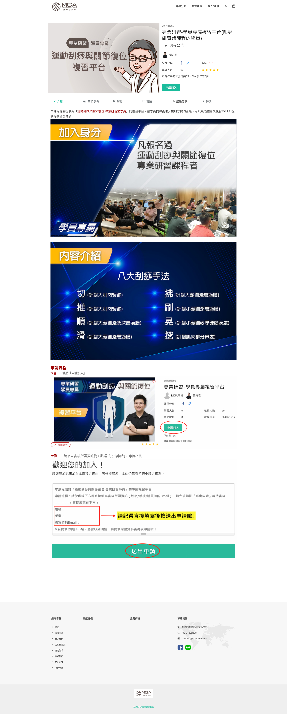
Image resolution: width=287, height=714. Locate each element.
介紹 (60, 101)
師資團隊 (197, 6)
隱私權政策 (60, 644)
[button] (227, 6)
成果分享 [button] (181, 101)
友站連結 (59, 662)
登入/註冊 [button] (213, 6)
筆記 (119, 101)
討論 (149, 101)
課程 (57, 627)
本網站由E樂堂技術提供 (143, 707)
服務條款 (59, 650)
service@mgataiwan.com (195, 638)
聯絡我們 (59, 656)
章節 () (93, 101)
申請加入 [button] (171, 87)
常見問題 (59, 667)
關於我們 (59, 638)
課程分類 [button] (181, 6)
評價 (208, 101)
